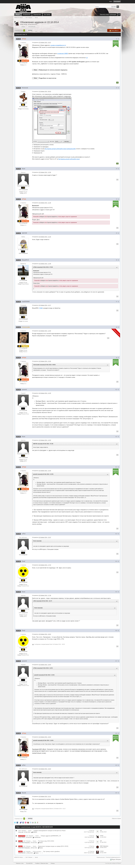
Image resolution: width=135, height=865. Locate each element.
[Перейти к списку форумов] (23, 8)
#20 (116, 792)
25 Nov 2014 (103, 832)
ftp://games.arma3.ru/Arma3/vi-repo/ (69, 159)
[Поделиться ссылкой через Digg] (17, 822)
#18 (116, 733)
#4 (117, 199)
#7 (117, 301)
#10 (116, 389)
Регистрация (117, 1)
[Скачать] (35, 822)
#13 (116, 533)
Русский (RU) (29, 863)
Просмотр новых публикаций (108, 14)
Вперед (30, 30)
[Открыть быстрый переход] (119, 14)
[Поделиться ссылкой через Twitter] (15, 822)
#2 (117, 87)
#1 (117, 39)
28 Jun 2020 (103, 852)
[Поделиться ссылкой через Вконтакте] (23, 822)
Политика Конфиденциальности (113, 857)
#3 (117, 168)
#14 (116, 561)
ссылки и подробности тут (58, 45)
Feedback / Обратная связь (41, 863)
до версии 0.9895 (62, 53)
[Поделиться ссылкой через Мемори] (25, 822)
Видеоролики (37, 14)
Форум (18, 14)
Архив (29, 830)
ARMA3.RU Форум (18, 857)
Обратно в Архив (116, 818)
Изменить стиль (20, 863)
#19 (116, 765)
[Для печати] (33, 822)
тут (87, 57)
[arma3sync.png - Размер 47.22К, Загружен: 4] (52, 120)
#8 (117, 327)
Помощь (53, 863)
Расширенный (120, 6)
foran (33, 239)
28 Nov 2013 (103, 847)
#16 (116, 630)
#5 (117, 233)
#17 (116, 661)
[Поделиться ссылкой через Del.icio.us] (20, 822)
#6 (117, 260)
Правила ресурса (101, 857)
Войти (110, 1)
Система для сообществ (111, 863)
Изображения (26, 14)
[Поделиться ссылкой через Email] (30, 822)
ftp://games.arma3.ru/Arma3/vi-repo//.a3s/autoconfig (60, 148)
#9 (117, 357)
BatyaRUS (35, 308)
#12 (116, 467)
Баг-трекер (47, 14)
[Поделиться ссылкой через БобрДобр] (28, 822)
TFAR (40, 308)
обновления (22, 835)
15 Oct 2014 (103, 837)
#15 (116, 591)
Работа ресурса (37, 851)
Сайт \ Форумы (22, 830)
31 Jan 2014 (103, 842)
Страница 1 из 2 (19, 30)
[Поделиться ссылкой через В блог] (37, 822)
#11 (116, 436)
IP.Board (119, 863)
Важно (20, 841)
